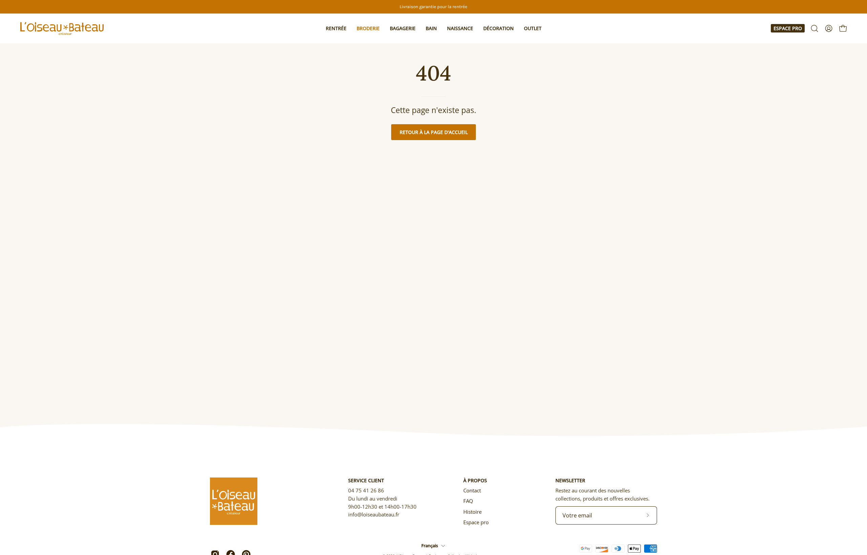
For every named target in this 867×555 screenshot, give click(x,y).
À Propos (475, 481)
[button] (336, 28)
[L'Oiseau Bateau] (62, 28)
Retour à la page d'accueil (434, 132)
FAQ (468, 500)
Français (429, 545)
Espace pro (788, 28)
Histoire (472, 511)
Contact (472, 490)
